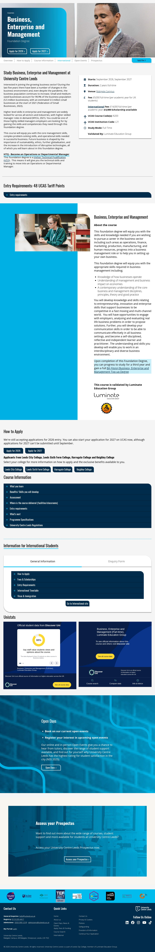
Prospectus (96, 60)
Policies (82, 923)
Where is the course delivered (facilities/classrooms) (34, 503)
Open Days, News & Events (61, 924)
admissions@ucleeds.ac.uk (38, 922)
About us (57, 919)
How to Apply (23, 60)
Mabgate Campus (105, 91)
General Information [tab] (42, 561)
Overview (8, 60)
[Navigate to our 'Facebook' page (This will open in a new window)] (133, 922)
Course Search (59, 932)
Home (56, 916)
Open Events (81, 60)
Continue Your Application (89, 934)
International (64, 60)
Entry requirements (18, 195)
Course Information (43, 60)
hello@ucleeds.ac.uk (27, 916)
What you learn (16, 486)
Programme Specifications (22, 519)
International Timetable (27, 590)
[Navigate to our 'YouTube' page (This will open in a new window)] (144, 922)
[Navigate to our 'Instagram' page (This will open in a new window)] (138, 922)
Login (15, 929)
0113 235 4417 (18, 919)
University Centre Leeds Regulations (26, 525)
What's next (15, 514)
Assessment (15, 497)
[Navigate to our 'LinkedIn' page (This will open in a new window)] (127, 922)
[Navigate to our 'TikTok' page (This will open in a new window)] (149, 922)
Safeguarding (84, 926)
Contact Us (83, 916)
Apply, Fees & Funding (62, 928)
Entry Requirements (26, 585)
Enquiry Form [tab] (116, 561)
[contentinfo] (27, 936)
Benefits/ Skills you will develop (24, 492)
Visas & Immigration (26, 596)
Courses (10, 13)
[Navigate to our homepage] (143, 908)
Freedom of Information (88, 930)
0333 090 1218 (21, 922)
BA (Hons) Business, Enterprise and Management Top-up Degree (121, 370)
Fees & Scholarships (26, 579)
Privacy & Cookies (85, 919)
